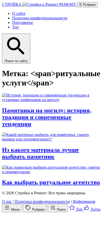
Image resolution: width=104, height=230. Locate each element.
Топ (15, 27)
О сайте (18, 13)
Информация (84, 201)
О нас (7, 201)
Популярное (22, 22)
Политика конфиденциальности (39, 18)
